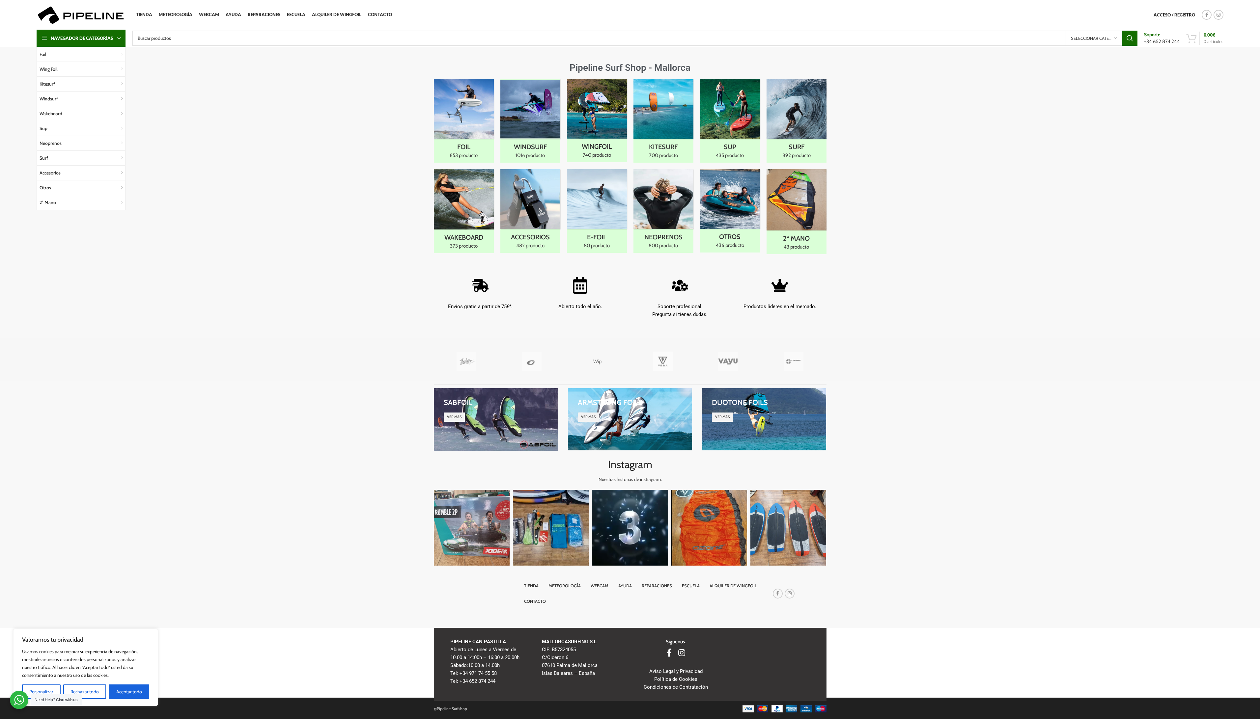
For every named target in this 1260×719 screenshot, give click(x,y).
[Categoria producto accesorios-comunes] (530, 211)
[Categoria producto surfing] (796, 121)
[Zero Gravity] (532, 361)
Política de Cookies (675, 679)
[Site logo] (81, 14)
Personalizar (41, 692)
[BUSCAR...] (1129, 38)
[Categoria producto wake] (464, 211)
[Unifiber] (793, 361)
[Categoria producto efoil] (597, 211)
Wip (597, 361)
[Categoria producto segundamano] (796, 211)
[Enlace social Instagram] (1218, 15)
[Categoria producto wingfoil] (597, 120)
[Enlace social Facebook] (1207, 15)
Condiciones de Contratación (676, 687)
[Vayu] (728, 361)
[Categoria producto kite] (663, 121)
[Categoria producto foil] (464, 121)
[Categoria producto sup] (730, 121)
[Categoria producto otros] (730, 211)
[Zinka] (466, 361)
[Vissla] (662, 361)
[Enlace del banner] (496, 419)
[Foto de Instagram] (472, 528)
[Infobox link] (1162, 38)
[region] (85, 667)
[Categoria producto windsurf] (530, 121)
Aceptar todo (129, 692)
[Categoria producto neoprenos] (663, 211)
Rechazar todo (84, 692)
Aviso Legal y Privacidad (676, 671)
